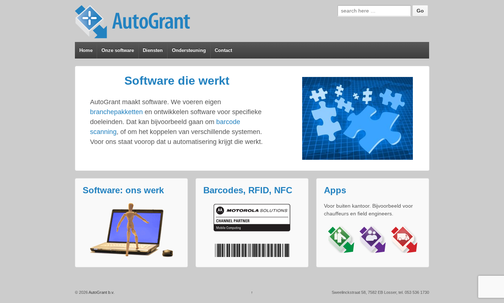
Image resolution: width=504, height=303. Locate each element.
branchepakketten (116, 112)
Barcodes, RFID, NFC (247, 190)
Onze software (117, 50)
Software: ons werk (123, 190)
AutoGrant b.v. (101, 292)
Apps (335, 190)
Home (86, 50)
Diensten (153, 50)
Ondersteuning (189, 50)
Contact (223, 50)
